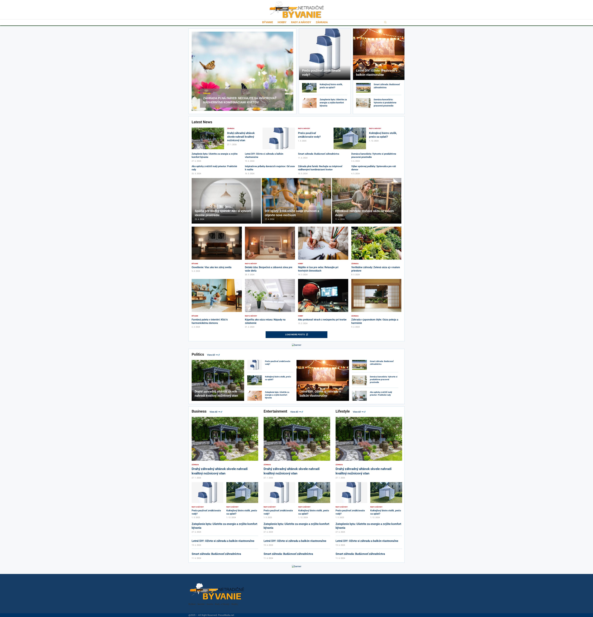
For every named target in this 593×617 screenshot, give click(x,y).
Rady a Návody (301, 22)
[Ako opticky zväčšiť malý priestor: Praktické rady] (359, 396)
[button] (194, 71)
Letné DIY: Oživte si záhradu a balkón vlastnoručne (223, 540)
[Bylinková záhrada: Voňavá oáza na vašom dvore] (366, 201)
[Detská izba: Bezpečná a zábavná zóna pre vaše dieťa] (270, 251)
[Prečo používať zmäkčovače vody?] (324, 54)
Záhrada (322, 22)
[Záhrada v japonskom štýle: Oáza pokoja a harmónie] (376, 303)
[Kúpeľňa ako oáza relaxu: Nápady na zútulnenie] (270, 303)
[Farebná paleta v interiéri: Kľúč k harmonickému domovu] (217, 303)
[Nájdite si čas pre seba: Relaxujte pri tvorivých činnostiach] (323, 251)
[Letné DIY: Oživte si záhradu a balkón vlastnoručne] (378, 54)
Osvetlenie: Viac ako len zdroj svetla (211, 267)
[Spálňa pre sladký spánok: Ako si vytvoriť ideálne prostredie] (226, 201)
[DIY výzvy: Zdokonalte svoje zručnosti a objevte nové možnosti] (296, 201)
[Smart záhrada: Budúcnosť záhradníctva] (363, 88)
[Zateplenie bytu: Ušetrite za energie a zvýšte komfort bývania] (309, 103)
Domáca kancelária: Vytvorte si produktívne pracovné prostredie (385, 102)
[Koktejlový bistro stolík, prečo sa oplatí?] (309, 88)
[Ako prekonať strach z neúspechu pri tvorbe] (323, 302)
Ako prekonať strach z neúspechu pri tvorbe (322, 319)
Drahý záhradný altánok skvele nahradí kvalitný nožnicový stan (241, 136)
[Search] (385, 22)
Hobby (282, 22)
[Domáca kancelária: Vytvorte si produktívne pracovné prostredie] (363, 103)
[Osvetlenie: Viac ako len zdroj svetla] (217, 249)
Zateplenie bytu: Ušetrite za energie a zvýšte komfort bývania (333, 102)
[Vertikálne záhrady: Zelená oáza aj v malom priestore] (376, 251)
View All (211, 355)
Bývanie (267, 22)
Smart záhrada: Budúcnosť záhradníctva (318, 153)
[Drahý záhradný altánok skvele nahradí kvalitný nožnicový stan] (208, 138)
